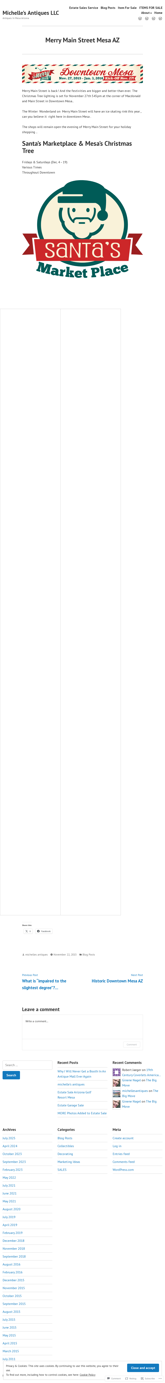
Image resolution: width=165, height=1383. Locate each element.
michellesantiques (135, 1091)
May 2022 (9, 1177)
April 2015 (10, 1343)
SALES (62, 1170)
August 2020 (11, 1209)
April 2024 (10, 1146)
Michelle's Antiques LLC (31, 12)
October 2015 (12, 1296)
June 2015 (10, 1327)
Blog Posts (108, 7)
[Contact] (146, 18)
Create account (123, 1138)
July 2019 (9, 1217)
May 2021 (9, 1201)
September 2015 (14, 1304)
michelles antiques (36, 954)
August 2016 (11, 1264)
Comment (132, 1044)
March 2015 (11, 1351)
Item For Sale (127, 7)
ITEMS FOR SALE (150, 7)
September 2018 (14, 1256)
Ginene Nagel (131, 1080)
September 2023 (14, 1162)
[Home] (153, 18)
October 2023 (12, 1154)
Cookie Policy (87, 1375)
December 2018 (13, 1241)
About (145, 13)
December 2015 (13, 1280)
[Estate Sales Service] (140, 18)
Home (158, 13)
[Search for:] (27, 1065)
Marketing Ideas (69, 1162)
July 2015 (9, 1319)
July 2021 (9, 1185)
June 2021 (10, 1193)
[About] (159, 18)
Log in (117, 1146)
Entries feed (121, 1154)
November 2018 (14, 1248)
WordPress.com (123, 1170)
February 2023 (13, 1170)
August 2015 (11, 1312)
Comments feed (124, 1162)
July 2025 (9, 1138)
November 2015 (14, 1288)
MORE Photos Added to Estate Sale (82, 1113)
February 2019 (13, 1233)
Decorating (65, 1154)
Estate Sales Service (83, 7)
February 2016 (13, 1272)
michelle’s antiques (71, 1084)
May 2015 (9, 1335)
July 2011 (9, 1359)
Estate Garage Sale (71, 1105)
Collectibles (66, 1146)
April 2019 (10, 1225)
